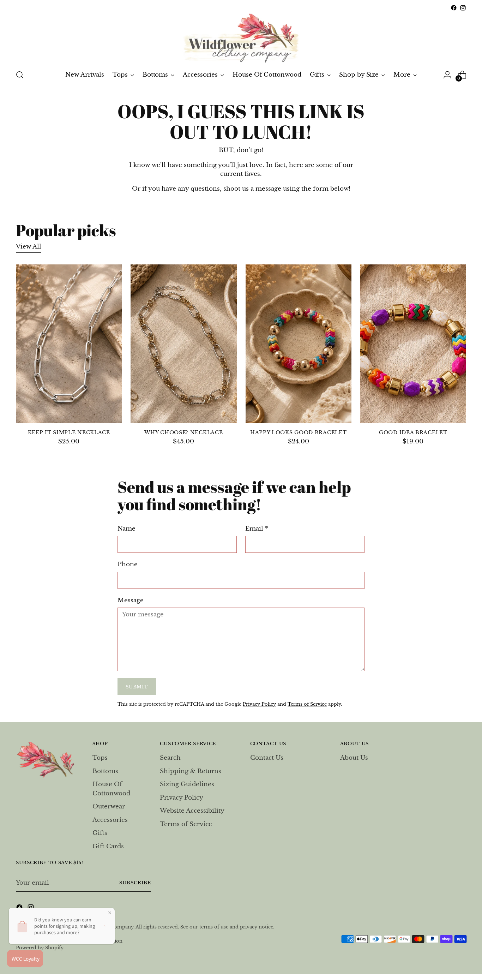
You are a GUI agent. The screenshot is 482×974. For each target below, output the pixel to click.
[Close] (329, 412)
